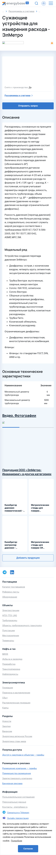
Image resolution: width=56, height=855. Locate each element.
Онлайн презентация (18, 818)
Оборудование (9, 597)
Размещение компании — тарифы (19, 768)
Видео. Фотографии (19, 415)
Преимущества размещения (16, 773)
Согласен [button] (28, 848)
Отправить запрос (28, 105)
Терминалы (8, 640)
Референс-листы (10, 592)
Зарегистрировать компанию (17, 778)
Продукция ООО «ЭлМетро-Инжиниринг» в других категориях (26, 472)
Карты (5, 708)
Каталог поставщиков (13, 587)
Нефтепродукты (10, 674)
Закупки (6, 726)
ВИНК (5, 654)
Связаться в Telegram (18, 812)
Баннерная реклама (12, 783)
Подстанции (8, 630)
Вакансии (7, 731)
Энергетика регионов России (17, 736)
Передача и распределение (16, 692)
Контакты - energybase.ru (14, 807)
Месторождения (10, 635)
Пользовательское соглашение (18, 797)
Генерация (7, 687)
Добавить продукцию (28, 557)
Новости (6, 721)
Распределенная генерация (16, 702)
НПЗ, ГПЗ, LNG (9, 615)
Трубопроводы (9, 620)
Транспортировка (11, 669)
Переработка (8, 664)
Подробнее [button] (16, 840)
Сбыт (5, 697)
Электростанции (10, 610)
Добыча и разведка (12, 659)
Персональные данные (14, 802)
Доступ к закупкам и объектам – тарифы (23, 755)
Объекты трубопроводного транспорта (22, 625)
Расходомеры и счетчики (17, 95)
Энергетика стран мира (14, 741)
